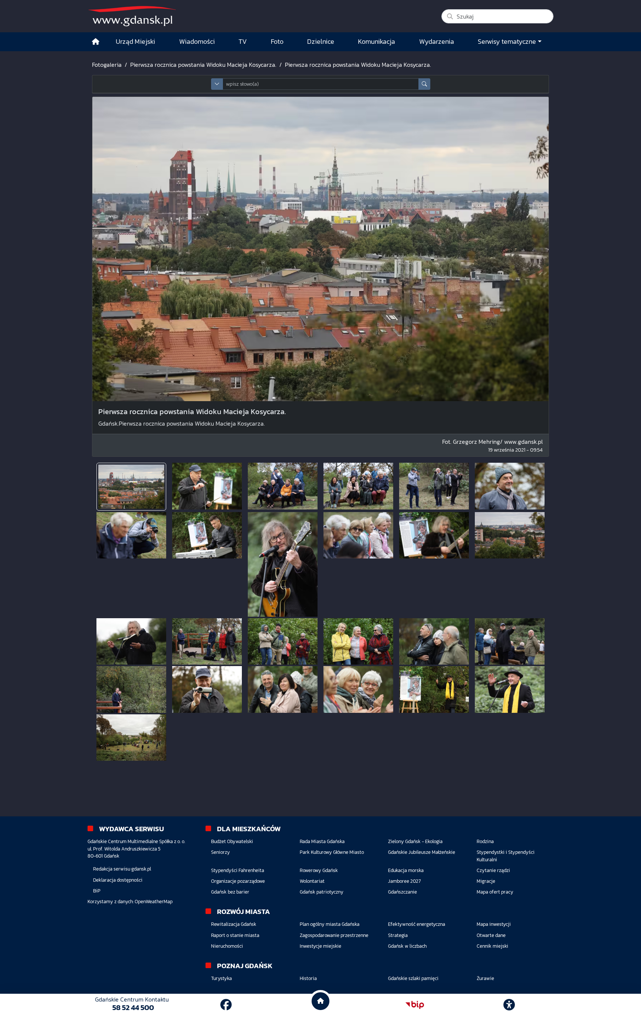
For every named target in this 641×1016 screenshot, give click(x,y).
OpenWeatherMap (153, 901)
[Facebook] (226, 1004)
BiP (97, 890)
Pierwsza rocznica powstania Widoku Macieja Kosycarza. (203, 64)
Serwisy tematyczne (507, 41)
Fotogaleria (107, 64)
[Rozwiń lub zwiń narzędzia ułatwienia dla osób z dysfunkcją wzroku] (509, 1005)
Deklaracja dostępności (117, 880)
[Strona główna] (96, 41)
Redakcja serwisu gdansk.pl (122, 868)
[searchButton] (424, 84)
